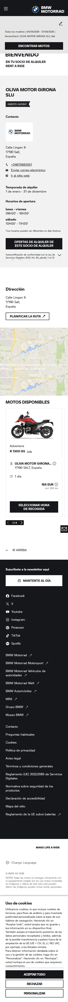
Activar (34, 375)
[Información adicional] (54, 463)
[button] (6, 9)
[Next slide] (21, 522)
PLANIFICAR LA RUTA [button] (25, 316)
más (29, 451)
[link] (34, 164)
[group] (34, 462)
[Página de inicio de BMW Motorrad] (48, 9)
